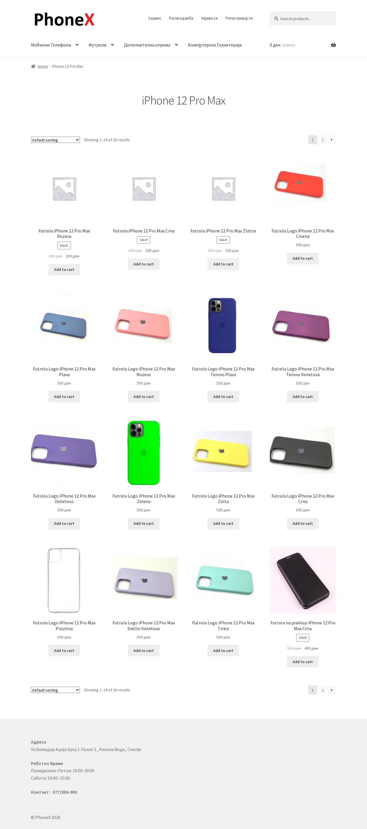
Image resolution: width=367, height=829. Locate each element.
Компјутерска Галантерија (215, 45)
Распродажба (181, 18)
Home (43, 66)
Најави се (209, 18)
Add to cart (64, 269)
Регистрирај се (239, 18)
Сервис (154, 18)
